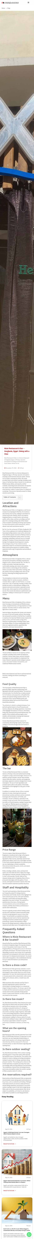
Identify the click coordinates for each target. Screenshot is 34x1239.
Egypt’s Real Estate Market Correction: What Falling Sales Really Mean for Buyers (16, 1181)
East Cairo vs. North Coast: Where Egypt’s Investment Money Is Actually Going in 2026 (16, 1229)
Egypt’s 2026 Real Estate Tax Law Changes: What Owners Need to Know (16, 1133)
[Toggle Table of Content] (19, 497)
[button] (28, 2)
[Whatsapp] (29, 1234)
